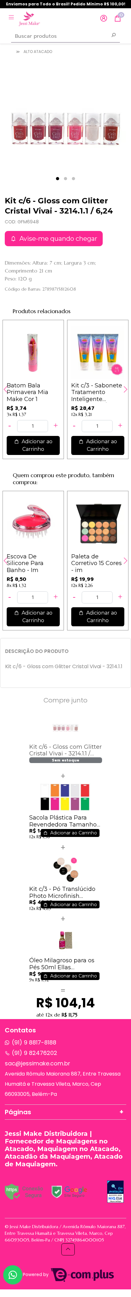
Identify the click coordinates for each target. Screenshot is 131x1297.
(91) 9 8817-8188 (34, 1042)
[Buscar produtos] (113, 36)
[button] (104, 19)
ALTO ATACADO (38, 51)
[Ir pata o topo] (68, 1249)
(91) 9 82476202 (34, 1053)
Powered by (36, 1275)
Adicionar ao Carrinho (36, 445)
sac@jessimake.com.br (37, 1063)
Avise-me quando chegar (57, 238)
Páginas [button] (18, 1112)
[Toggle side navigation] (11, 18)
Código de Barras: (23, 289)
